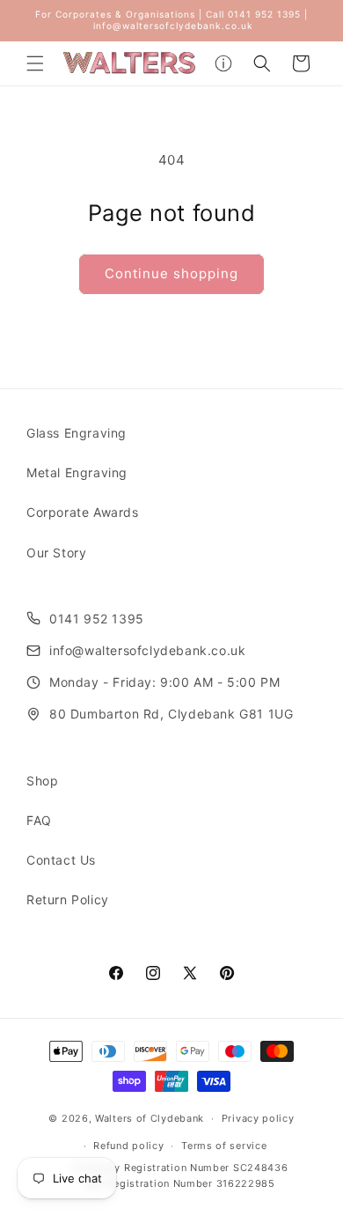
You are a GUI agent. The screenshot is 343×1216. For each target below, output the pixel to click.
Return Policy (67, 899)
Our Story (56, 552)
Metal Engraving (77, 472)
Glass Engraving (76, 432)
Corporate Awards (82, 512)
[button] (35, 63)
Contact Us (61, 859)
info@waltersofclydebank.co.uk (147, 650)
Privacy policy (258, 1118)
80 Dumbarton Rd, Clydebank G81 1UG (171, 713)
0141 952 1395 (96, 618)
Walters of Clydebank (149, 1118)
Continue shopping (171, 273)
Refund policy (128, 1145)
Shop (42, 780)
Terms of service (223, 1145)
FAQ (39, 820)
